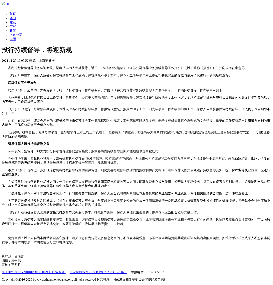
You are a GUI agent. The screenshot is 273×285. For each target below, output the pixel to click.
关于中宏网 (10, 272)
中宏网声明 (26, 272)
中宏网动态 (43, 272)
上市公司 (16, 35)
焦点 (13, 22)
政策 (13, 30)
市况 (13, 26)
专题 (13, 39)
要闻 (13, 18)
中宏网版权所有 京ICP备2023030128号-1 (98, 272)
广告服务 (59, 272)
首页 (13, 14)
